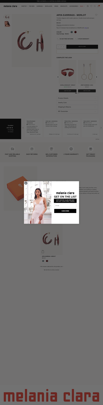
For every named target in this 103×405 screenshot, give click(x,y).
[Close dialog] (26, 183)
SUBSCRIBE (65, 211)
